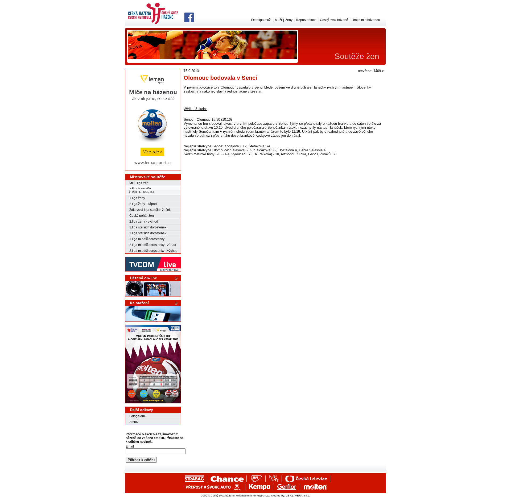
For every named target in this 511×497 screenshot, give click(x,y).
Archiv (133, 422)
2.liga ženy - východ (143, 221)
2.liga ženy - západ (143, 204)
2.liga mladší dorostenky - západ (152, 245)
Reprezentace (306, 20)
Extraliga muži (261, 20)
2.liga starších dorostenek (147, 233)
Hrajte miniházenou (366, 20)
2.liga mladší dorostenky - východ (153, 251)
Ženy (288, 20)
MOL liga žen (139, 183)
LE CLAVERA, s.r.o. (298, 495)
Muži (278, 20)
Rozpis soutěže (141, 188)
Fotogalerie (137, 416)
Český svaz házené (334, 20)
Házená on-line (143, 278)
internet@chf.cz (260, 495)
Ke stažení (139, 303)
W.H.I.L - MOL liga (143, 191)
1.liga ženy (137, 198)
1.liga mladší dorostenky (146, 239)
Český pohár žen (141, 216)
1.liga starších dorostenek (147, 227)
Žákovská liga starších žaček (150, 210)
